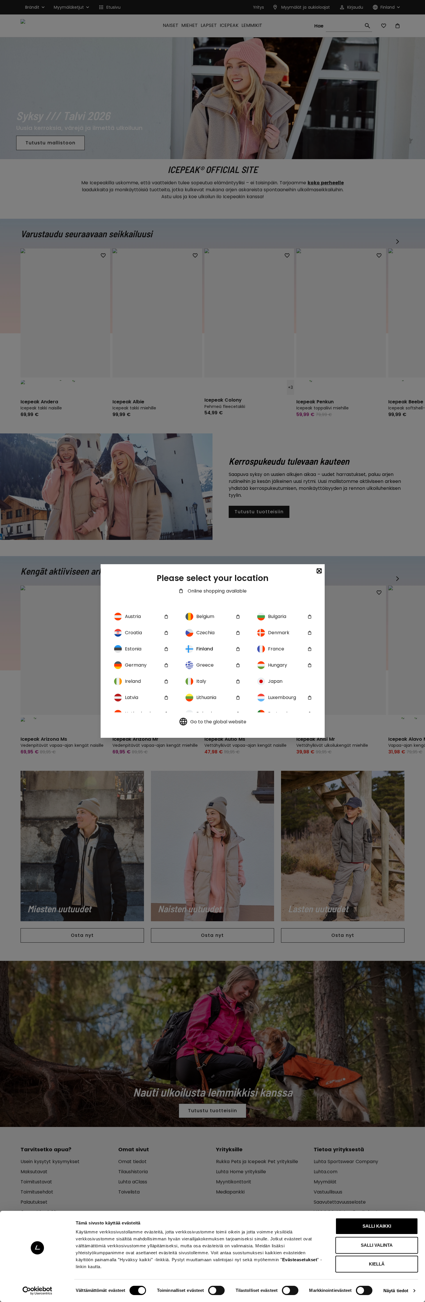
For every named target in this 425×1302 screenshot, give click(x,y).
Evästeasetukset (299, 1259)
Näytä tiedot (395, 1290)
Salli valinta (377, 1245)
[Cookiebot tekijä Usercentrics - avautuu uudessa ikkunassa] (37, 1290)
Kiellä (377, 1263)
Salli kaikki (377, 1226)
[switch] (216, 1290)
